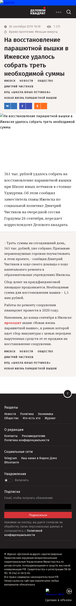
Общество (11, 418)
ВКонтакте (11, 462)
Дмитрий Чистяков (19, 86)
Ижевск (9, 80)
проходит (12, 322)
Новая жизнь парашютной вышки (30, 97)
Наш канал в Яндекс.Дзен (39, 458)
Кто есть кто (32, 418)
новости (26, 80)
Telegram (10, 458)
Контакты (11, 436)
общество (45, 80)
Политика (27, 414)
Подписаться (38, 515)
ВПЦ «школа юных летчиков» (27, 92)
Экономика (45, 414)
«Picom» (66, 600)
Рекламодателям (33, 436)
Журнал (50, 418)
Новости (10, 414)
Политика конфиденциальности (26, 440)
